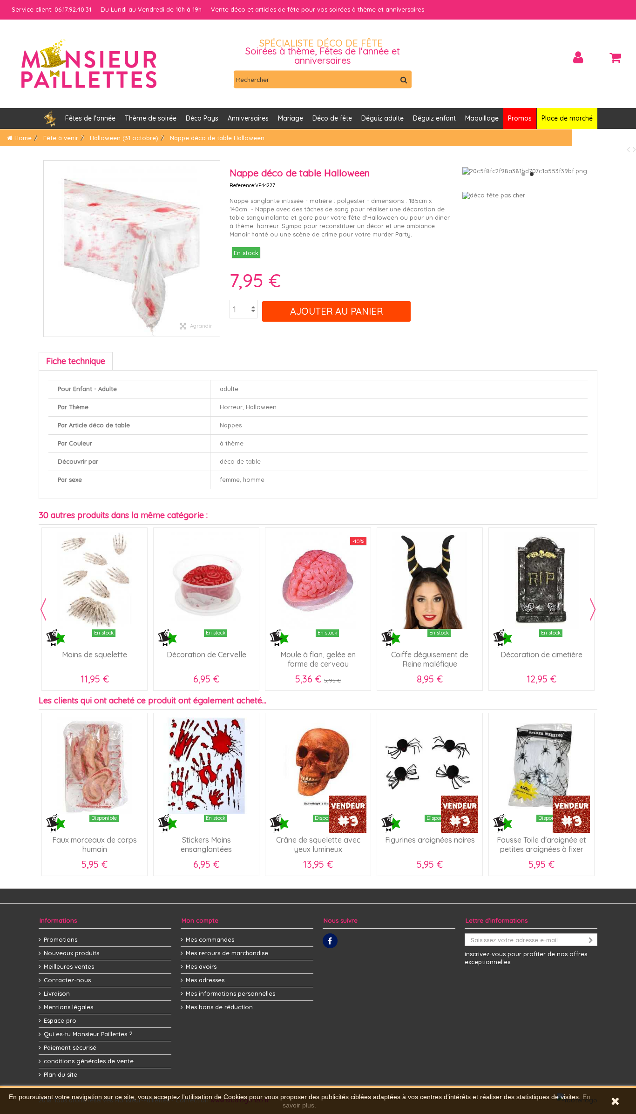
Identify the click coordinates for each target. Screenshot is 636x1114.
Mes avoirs (201, 966)
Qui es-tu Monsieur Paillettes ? (88, 1034)
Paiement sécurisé (70, 1047)
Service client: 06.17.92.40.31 (51, 9)
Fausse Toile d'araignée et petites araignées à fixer (541, 844)
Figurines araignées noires (430, 839)
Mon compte (200, 920)
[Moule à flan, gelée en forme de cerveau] (318, 580)
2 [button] (532, 174)
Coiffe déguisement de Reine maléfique (429, 659)
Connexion (578, 57)
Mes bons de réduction (219, 1007)
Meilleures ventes (69, 966)
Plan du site (60, 1074)
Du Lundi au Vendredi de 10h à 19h (151, 9)
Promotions (60, 939)
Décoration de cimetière (541, 654)
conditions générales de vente (89, 1061)
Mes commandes (210, 939)
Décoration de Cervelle (206, 654)
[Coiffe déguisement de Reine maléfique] (429, 580)
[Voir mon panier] (615, 58)
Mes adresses (205, 980)
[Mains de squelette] (94, 580)
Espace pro (60, 1020)
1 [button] (523, 174)
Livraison (57, 993)
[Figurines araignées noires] (429, 765)
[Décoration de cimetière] (541, 580)
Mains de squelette (94, 654)
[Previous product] (630, 149)
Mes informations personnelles (230, 993)
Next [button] (592, 609)
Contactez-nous (67, 980)
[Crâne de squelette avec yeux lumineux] (318, 765)
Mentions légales (68, 1007)
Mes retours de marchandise (227, 953)
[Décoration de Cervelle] (206, 580)
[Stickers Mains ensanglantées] (206, 765)
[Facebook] (330, 940)
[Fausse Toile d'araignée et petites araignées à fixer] (541, 765)
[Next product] (634, 149)
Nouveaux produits (71, 953)
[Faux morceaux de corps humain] (94, 765)
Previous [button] (43, 609)
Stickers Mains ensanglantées (206, 844)
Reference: (242, 185)
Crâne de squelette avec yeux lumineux (318, 844)
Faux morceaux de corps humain (94, 844)
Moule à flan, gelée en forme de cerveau (318, 659)
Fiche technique (75, 361)
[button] (248, 118)
